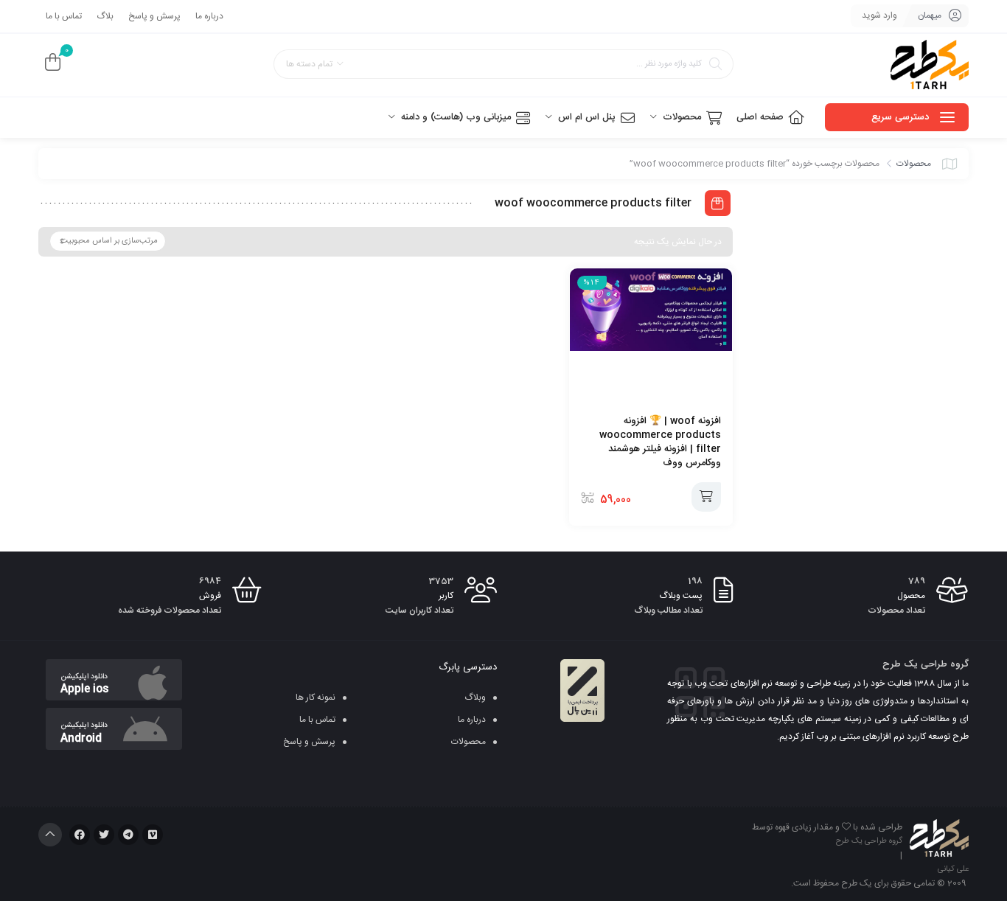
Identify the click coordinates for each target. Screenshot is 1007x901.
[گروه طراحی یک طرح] (930, 65)
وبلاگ (475, 697)
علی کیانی (953, 869)
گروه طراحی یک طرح (869, 841)
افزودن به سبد (706, 497)
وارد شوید (879, 15)
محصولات (913, 163)
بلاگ (105, 16)
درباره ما (209, 16)
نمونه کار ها (315, 697)
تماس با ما (64, 16)
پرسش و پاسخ (154, 16)
